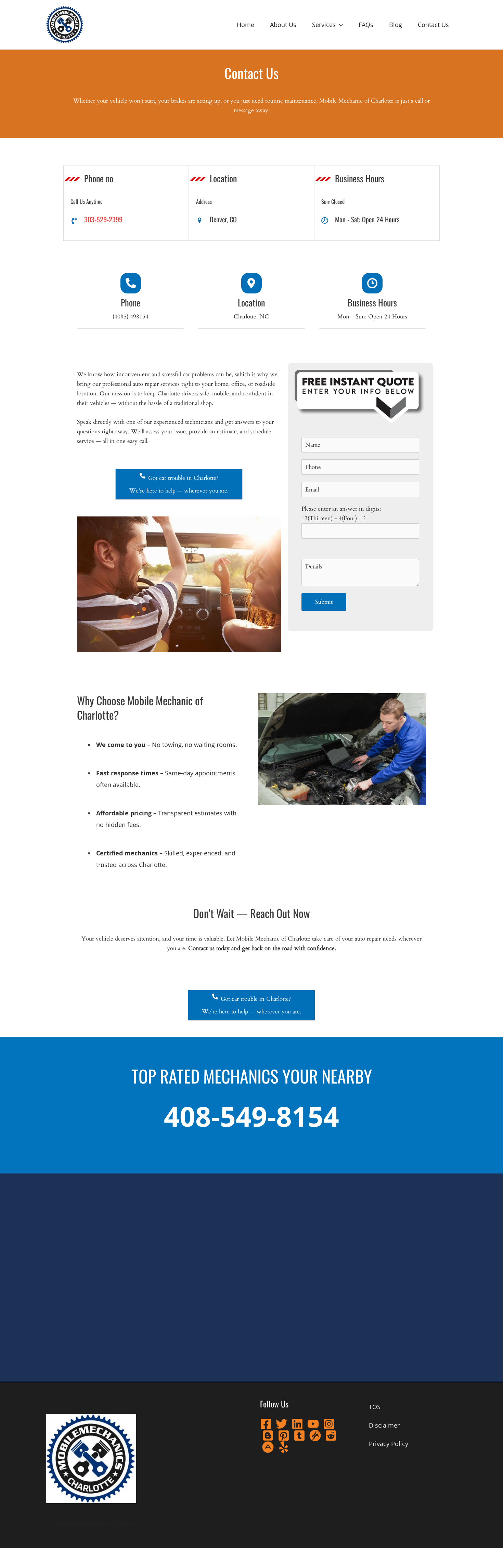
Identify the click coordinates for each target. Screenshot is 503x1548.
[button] (339, 25)
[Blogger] (268, 1435)
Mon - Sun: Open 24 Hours (372, 316)
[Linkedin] (297, 1424)
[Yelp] (283, 1447)
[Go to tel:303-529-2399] (126, 219)
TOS (65, 1524)
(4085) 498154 (131, 316)
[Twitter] (281, 1424)
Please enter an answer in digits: (341, 513)
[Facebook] (266, 1424)
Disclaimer (86, 1524)
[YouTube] (313, 1424)
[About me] (268, 1447)
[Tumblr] (299, 1435)
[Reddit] (331, 1435)
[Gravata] (315, 1435)
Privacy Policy (118, 1524)
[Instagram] (329, 1424)
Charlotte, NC (251, 316)
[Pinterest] (283, 1435)
